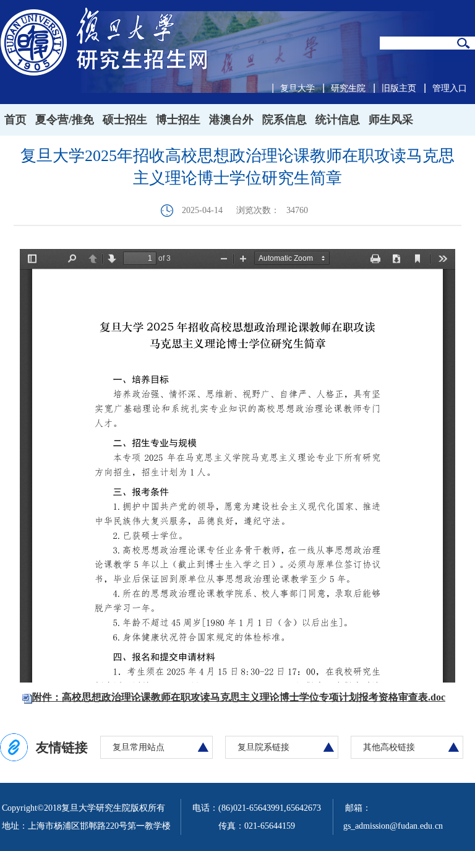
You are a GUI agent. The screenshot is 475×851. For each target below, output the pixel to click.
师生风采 (391, 119)
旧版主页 (399, 88)
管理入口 (449, 88)
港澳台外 (231, 119)
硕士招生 (125, 119)
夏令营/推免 (64, 119)
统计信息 (337, 119)
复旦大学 (297, 88)
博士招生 (178, 119)
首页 (15, 119)
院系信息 (284, 119)
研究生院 (348, 88)
